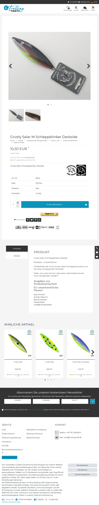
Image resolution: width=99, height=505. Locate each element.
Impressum (6, 442)
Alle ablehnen (82, 470)
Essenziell (10, 499)
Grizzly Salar (18, 362)
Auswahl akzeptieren (82, 474)
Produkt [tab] (17, 248)
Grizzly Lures (55, 140)
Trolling (20, 140)
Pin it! (35, 220)
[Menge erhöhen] (17, 203)
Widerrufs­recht (8, 434)
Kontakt (5, 446)
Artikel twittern (31, 220)
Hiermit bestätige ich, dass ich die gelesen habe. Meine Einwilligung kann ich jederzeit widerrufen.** (46, 409)
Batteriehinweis (33, 438)
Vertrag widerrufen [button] (9, 457)
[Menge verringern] (17, 206)
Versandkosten (29, 157)
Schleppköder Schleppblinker (37, 140)
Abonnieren (92, 401)
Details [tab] (17, 256)
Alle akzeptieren (82, 465)
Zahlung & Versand (34, 434)
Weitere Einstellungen (11, 502)
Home (12, 140)
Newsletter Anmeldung (36, 430)
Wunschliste (20, 220)
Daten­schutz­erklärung (11, 438)
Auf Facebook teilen (28, 220)
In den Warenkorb (54, 204)
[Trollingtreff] (13, 8)
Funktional (53, 499)
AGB (4, 430)
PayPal (41, 499)
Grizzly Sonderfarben (70, 140)
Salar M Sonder (19, 142)
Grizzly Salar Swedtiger (80, 362)
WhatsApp (39, 220)
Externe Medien (25, 499)
